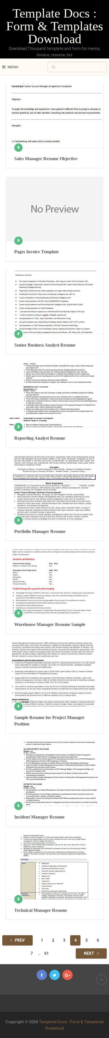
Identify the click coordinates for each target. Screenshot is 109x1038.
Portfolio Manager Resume (39, 531)
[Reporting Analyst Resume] (54, 395)
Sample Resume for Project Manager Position (49, 720)
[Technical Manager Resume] (54, 867)
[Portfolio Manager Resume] (54, 488)
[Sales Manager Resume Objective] (54, 116)
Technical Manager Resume (40, 910)
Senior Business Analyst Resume (44, 345)
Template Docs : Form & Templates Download (54, 26)
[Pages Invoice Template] (54, 209)
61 (46, 953)
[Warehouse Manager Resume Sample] (54, 581)
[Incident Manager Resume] (54, 774)
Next (89, 953)
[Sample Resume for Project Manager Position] (54, 674)
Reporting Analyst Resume (39, 438)
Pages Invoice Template (36, 251)
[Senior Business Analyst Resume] (54, 302)
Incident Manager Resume (39, 817)
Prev (19, 940)
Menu (13, 67)
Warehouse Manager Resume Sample (49, 624)
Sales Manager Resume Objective (45, 158)
